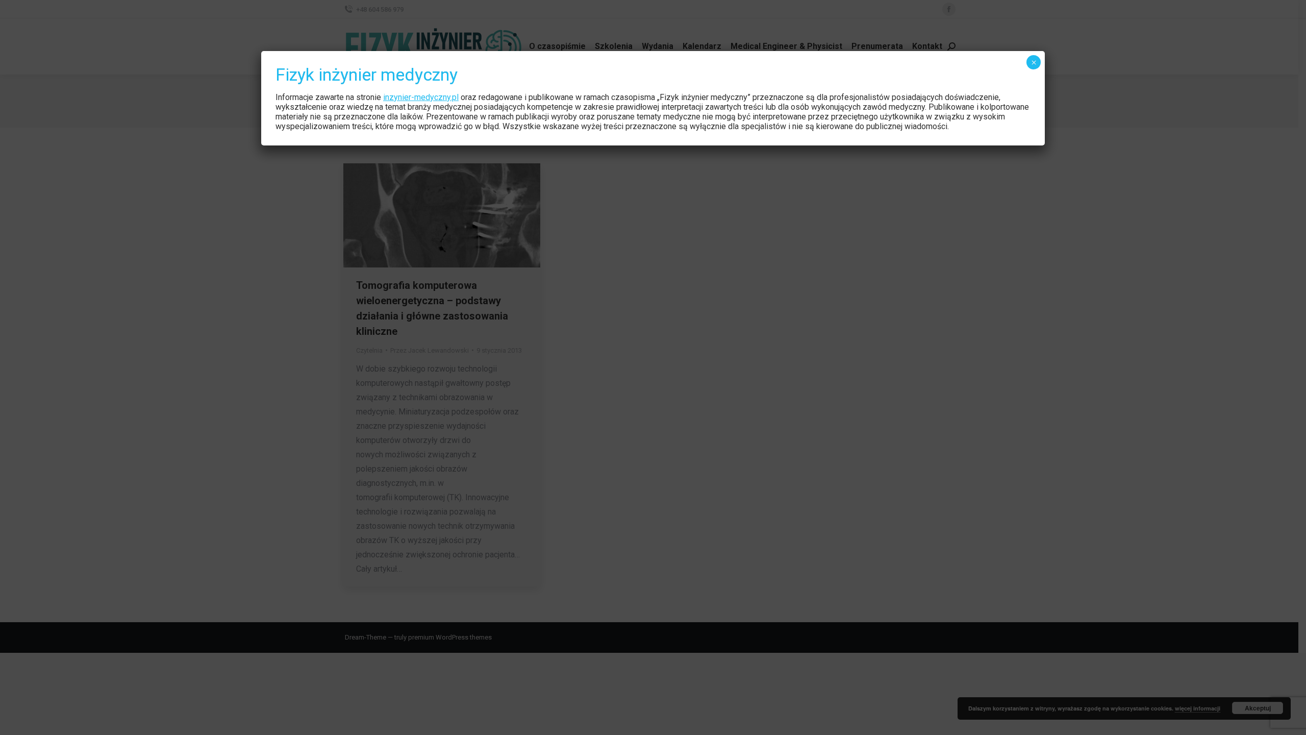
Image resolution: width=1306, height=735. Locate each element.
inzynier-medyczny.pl (421, 97)
